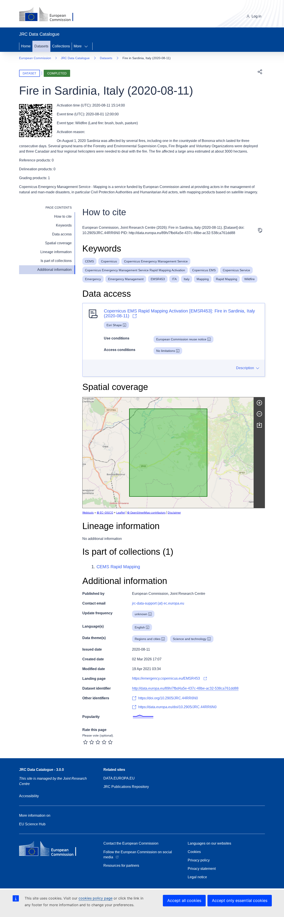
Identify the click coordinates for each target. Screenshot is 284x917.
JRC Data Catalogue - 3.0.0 (41, 770)
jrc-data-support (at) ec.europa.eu (158, 603)
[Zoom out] (259, 413)
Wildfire (249, 279)
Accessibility (29, 796)
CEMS (89, 261)
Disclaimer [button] (174, 512)
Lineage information (56, 252)
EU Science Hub (32, 824)
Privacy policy (199, 860)
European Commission (35, 58)
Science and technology (189, 639)
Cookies (194, 852)
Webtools (88, 512)
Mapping (203, 279)
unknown (141, 614)
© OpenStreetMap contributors (146, 512)
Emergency (93, 279)
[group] (168, 452)
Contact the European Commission (130, 843)
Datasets (41, 46)
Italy (186, 279)
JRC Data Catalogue (75, 58)
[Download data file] (259, 424)
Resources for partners (121, 865)
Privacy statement (202, 868)
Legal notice (197, 877)
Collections (61, 46)
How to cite (63, 216)
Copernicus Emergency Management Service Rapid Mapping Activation (135, 270)
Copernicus (109, 261)
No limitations (165, 351)
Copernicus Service (236, 270)
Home (26, 46)
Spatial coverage (58, 243)
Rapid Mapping (226, 279)
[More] (87, 46)
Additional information (54, 269)
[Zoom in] (259, 402)
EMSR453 (158, 279)
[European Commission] (49, 14)
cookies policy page (95, 898)
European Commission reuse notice (181, 339)
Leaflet (120, 512)
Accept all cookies (184, 900)
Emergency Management (126, 279)
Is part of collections (56, 261)
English (140, 627)
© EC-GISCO (105, 512)
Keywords (64, 225)
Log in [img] (256, 16)
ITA (174, 279)
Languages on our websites (209, 843)
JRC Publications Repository (126, 787)
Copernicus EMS (204, 270)
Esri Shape (114, 325)
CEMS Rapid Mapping (118, 566)
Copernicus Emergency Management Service (156, 261)
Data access (62, 234)
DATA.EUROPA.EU (119, 778)
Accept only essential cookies (239, 900)
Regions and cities (147, 639)
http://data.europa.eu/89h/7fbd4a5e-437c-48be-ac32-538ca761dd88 (185, 688)
